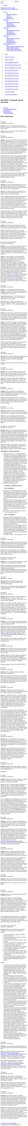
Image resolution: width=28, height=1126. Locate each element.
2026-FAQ (6, 35)
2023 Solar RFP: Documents (11, 86)
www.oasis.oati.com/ (15, 275)
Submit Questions (9, 59)
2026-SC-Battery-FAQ (9, 43)
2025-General (10, 31)
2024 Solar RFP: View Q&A (12, 83)
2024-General (10, 23)
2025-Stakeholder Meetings (13, 30)
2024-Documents (11, 25)
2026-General (10, 39)
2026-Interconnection (12, 42)
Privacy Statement (12, 1123)
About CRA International (11, 94)
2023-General (7, 110)
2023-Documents (8, 111)
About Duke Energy (10, 91)
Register (5, 5)
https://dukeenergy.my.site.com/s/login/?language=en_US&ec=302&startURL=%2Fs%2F (12, 1053)
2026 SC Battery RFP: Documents (13, 65)
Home (6, 54)
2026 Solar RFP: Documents (11, 70)
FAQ (5, 11)
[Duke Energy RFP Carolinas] (8, 7)
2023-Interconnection (9, 113)
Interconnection (10, 18)
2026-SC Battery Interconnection (14, 50)
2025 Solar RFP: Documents (11, 75)
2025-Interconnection (12, 34)
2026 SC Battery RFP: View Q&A (13, 67)
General (8, 15)
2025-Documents (11, 33)
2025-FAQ (6, 27)
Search (16, 1)
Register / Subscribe (9, 57)
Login (2, 2)
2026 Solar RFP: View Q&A (12, 73)
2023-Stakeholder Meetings (10, 109)
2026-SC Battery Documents (13, 49)
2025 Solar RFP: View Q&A (12, 78)
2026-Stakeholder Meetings (13, 38)
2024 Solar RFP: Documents (11, 81)
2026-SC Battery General (13, 47)
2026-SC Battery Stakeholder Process (15, 46)
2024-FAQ (6, 19)
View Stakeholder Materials (11, 62)
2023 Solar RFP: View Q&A (12, 89)
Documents (9, 17)
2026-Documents (11, 41)
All (7, 13)
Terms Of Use (4, 1123)
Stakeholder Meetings (12, 14)
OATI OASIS (13, 633)
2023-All (6, 107)
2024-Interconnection (12, 26)
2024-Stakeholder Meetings (13, 22)
